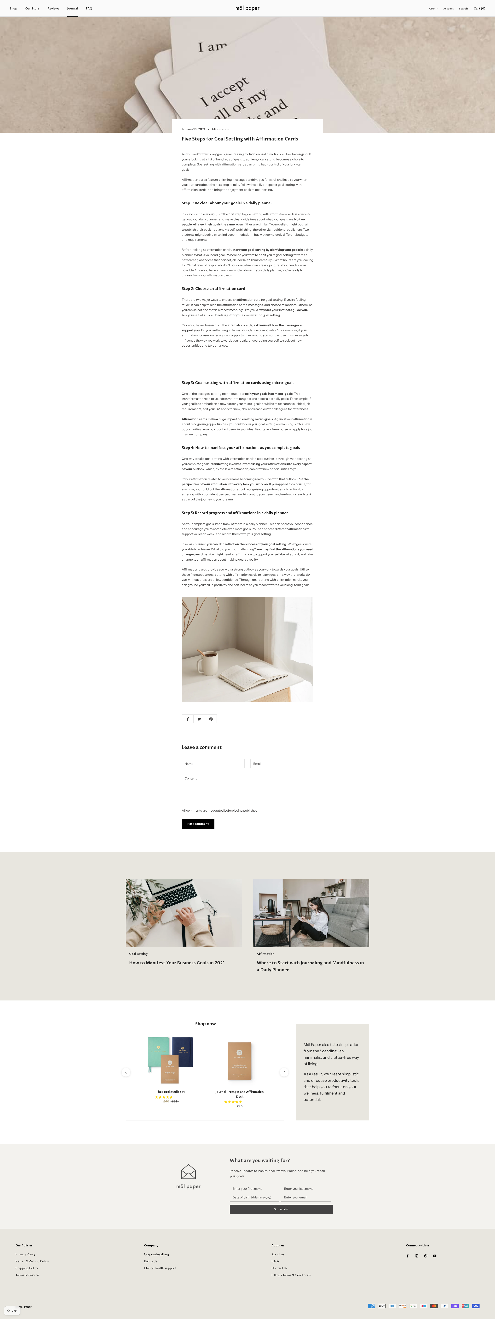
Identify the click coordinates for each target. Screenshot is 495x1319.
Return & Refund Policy (32, 1261)
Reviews (53, 8)
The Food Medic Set (170, 1092)
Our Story (32, 8)
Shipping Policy (26, 1268)
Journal (72, 8)
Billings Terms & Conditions (291, 1275)
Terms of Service (27, 1275)
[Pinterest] (425, 1255)
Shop (13, 8)
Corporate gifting (156, 1254)
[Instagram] (416, 1255)
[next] (284, 1072)
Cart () (479, 8)
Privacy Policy (25, 1254)
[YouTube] (434, 1255)
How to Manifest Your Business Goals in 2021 (177, 963)
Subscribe (281, 1209)
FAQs (275, 1261)
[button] (164, 1097)
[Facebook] (407, 1255)
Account (448, 8)
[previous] (125, 1072)
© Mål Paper (23, 1307)
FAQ (89, 8)
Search (463, 8)
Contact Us (279, 1268)
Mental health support (160, 1268)
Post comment (198, 824)
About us (277, 1254)
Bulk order (151, 1261)
